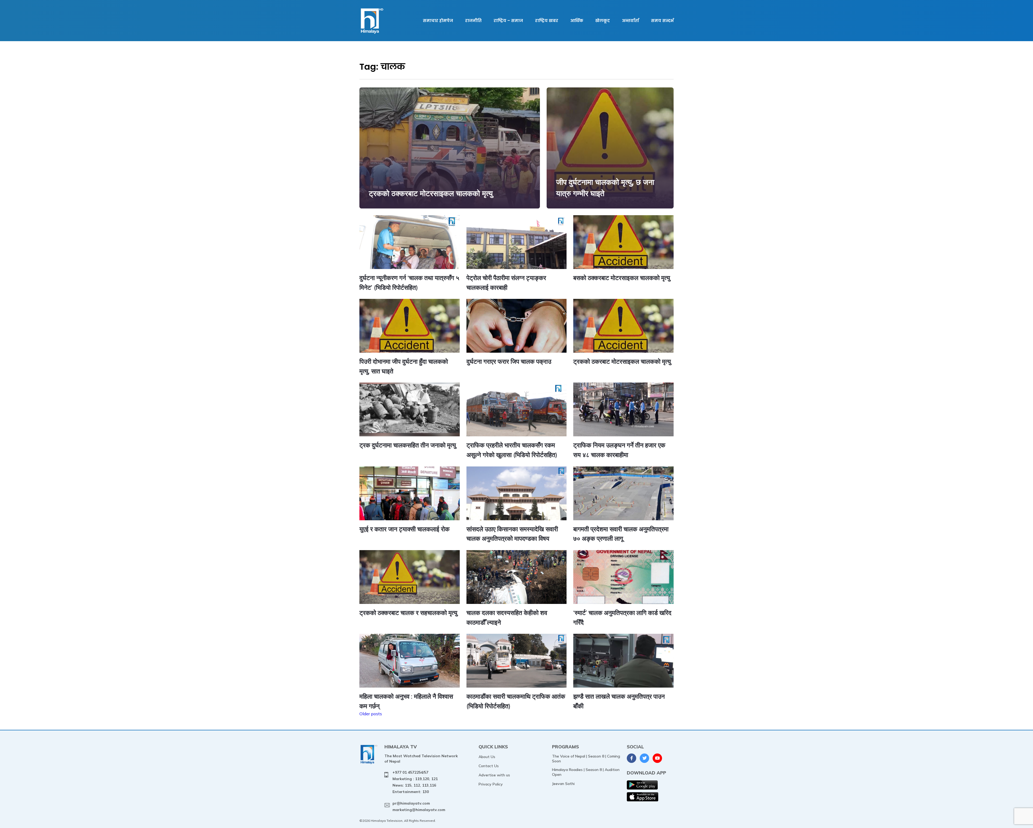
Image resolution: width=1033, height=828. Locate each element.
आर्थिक (576, 20)
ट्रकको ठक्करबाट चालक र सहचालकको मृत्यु (408, 613)
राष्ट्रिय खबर (546, 20)
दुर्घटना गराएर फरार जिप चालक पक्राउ (508, 361)
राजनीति (473, 20)
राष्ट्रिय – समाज (508, 20)
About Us (487, 756)
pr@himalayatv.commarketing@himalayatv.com (418, 806)
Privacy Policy (491, 784)
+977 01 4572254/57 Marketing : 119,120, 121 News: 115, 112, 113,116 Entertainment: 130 (415, 782)
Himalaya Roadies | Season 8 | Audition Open (586, 772)
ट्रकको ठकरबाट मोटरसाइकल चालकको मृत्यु (622, 361)
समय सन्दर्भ (662, 20)
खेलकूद (602, 20)
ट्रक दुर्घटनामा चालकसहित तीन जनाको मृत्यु (407, 445)
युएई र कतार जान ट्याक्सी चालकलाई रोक (404, 529)
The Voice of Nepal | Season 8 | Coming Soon (586, 758)
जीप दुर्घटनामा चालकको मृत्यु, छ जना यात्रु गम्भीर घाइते (605, 187)
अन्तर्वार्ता (630, 20)
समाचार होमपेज (438, 20)
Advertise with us (494, 775)
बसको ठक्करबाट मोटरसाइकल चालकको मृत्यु (621, 278)
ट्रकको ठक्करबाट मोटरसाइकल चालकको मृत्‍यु (431, 193)
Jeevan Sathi (563, 783)
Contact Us (489, 765)
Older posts (370, 713)
